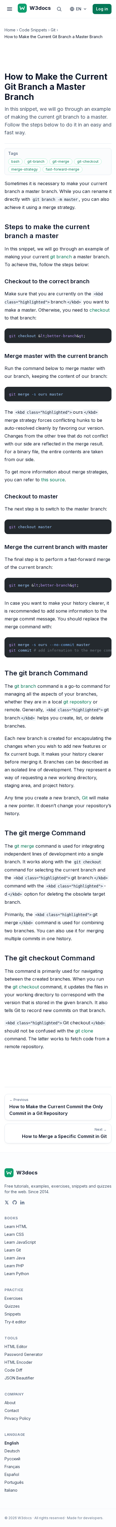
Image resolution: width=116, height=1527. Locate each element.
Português (14, 1482)
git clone (84, 1031)
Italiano (11, 1490)
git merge (24, 846)
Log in (102, 8)
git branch (61, 256)
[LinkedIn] (22, 1202)
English (12, 1443)
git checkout (26, 987)
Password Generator (24, 1354)
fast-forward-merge (62, 169)
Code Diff (13, 1370)
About (10, 1402)
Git (53, 29)
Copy (102, 334)
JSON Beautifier (19, 1378)
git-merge (60, 161)
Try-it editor (15, 1321)
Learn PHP (14, 1265)
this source (53, 479)
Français (12, 1466)
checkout (100, 310)
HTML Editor (16, 1346)
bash (15, 161)
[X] (7, 1202)
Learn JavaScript (20, 1242)
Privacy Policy (18, 1418)
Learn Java (15, 1257)
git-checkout (88, 161)
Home (10, 29)
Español (12, 1474)
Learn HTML (16, 1226)
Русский (12, 1458)
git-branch (35, 161)
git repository (77, 702)
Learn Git (13, 1250)
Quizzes (12, 1306)
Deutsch (12, 1450)
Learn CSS (14, 1234)
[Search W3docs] (59, 9)
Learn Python (17, 1273)
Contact (12, 1410)
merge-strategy (24, 169)
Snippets (13, 1314)
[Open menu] (9, 9)
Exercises (14, 1298)
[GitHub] (14, 1202)
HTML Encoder (18, 1362)
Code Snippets (33, 29)
